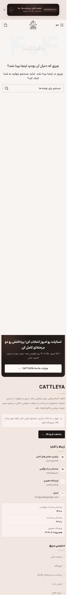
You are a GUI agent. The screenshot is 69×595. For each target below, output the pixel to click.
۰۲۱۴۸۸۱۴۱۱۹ (52, 485)
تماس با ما (57, 584)
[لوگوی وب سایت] (33, 25)
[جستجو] (7, 88)
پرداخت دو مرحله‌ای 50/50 (49, 575)
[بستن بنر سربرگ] (4, 10)
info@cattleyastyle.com (46, 497)
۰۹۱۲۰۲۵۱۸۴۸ (52, 461)
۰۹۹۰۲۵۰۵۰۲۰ (52, 473)
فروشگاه (58, 566)
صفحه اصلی (56, 557)
